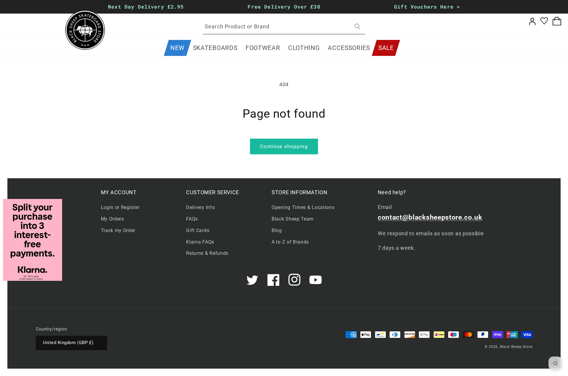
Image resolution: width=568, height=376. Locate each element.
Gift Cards (197, 230)
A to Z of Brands (290, 242)
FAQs (192, 219)
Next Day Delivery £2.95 (146, 6)
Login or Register (120, 207)
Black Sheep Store (516, 347)
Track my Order (118, 230)
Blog (277, 230)
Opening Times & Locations (303, 207)
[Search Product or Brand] (357, 26)
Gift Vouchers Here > (427, 6)
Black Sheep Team (293, 219)
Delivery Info (200, 207)
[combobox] (284, 26)
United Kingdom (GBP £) (68, 342)
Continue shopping (284, 146)
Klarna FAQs (200, 242)
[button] (215, 48)
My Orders (112, 219)
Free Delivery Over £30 (284, 6)
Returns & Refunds (207, 253)
